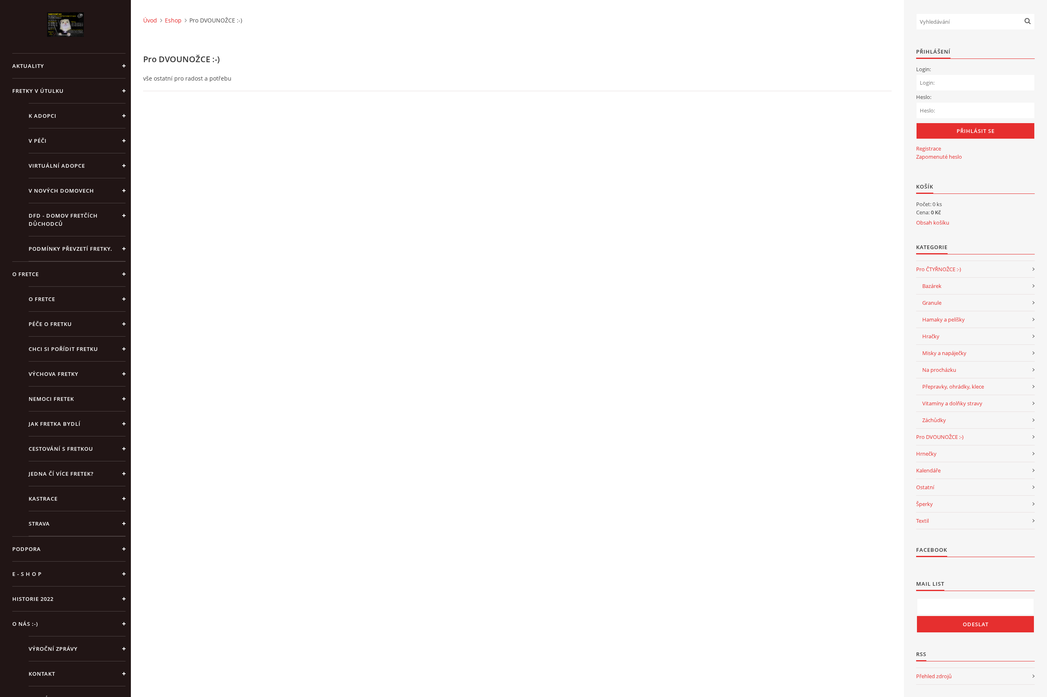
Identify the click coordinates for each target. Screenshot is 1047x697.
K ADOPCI (42, 115)
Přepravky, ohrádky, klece (953, 386)
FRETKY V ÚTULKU (38, 90)
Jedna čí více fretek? (61, 473)
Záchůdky (934, 420)
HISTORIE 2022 (33, 599)
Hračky (930, 336)
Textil (922, 520)
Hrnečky (926, 453)
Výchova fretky (54, 374)
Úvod (150, 20)
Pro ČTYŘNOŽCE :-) (938, 269)
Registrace (928, 148)
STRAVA (39, 523)
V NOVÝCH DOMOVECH (61, 190)
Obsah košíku (932, 222)
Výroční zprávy (53, 648)
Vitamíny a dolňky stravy (952, 403)
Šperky (924, 504)
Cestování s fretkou (61, 448)
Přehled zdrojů (934, 676)
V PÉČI (38, 140)
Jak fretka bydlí (55, 423)
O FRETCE (25, 274)
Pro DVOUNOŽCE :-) (940, 437)
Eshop (173, 20)
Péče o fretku (50, 324)
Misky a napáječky (944, 353)
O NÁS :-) (25, 623)
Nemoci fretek (51, 398)
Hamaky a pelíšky (943, 319)
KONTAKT (42, 673)
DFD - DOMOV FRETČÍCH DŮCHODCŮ (63, 219)
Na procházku (939, 369)
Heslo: (923, 97)
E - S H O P (27, 574)
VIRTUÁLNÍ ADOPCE (57, 165)
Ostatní (925, 487)
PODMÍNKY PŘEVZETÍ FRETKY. (70, 248)
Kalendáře (928, 470)
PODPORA (26, 549)
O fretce (42, 299)
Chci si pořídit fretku (63, 349)
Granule (931, 302)
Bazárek (931, 286)
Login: (923, 69)
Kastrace (43, 498)
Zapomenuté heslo (939, 156)
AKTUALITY (28, 66)
